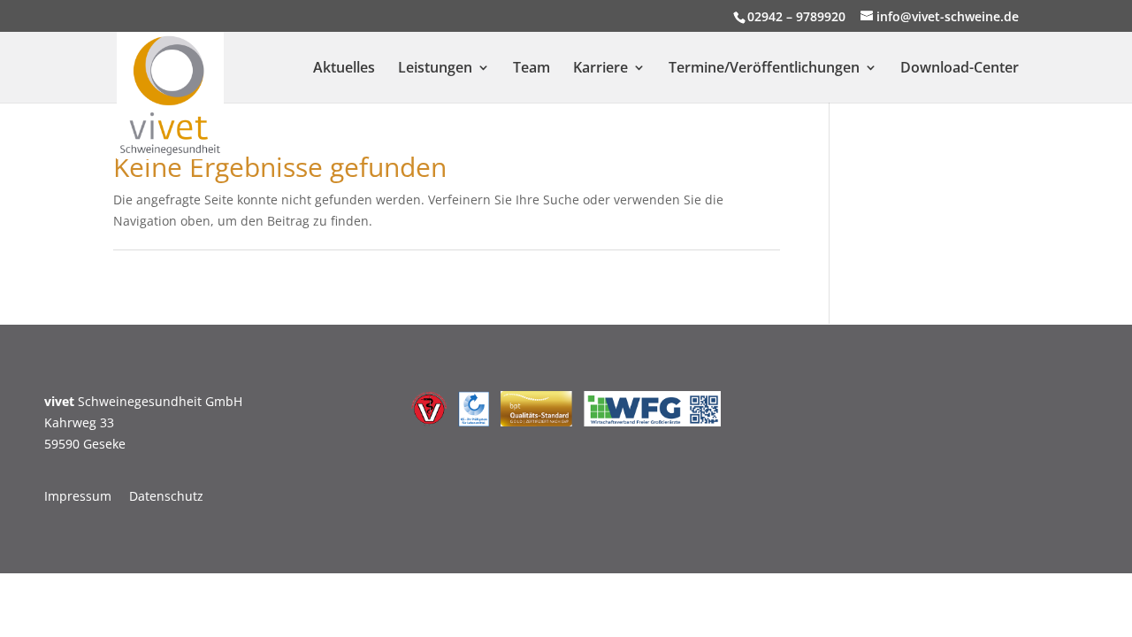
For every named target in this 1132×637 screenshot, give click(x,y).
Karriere (600, 69)
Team (531, 69)
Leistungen (435, 69)
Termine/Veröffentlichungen (764, 69)
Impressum (77, 495)
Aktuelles (344, 69)
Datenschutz (166, 495)
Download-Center (959, 69)
